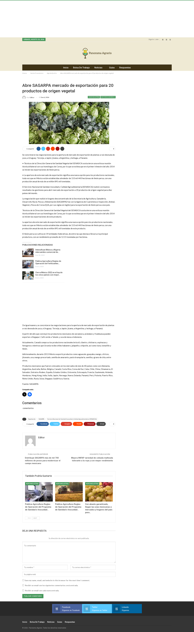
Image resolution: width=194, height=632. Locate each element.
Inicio (65, 67)
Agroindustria (94, 97)
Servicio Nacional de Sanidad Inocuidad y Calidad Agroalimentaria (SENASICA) (72, 419)
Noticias (98, 67)
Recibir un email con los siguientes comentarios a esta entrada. (51, 585)
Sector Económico (108, 97)
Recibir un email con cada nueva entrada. (42, 591)
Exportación (32, 419)
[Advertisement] (79, 18)
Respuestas (125, 67)
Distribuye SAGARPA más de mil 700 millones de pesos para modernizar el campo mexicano (42, 461)
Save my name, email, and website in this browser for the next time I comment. (57, 580)
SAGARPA (41, 419)
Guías (112, 67)
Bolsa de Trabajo (81, 67)
